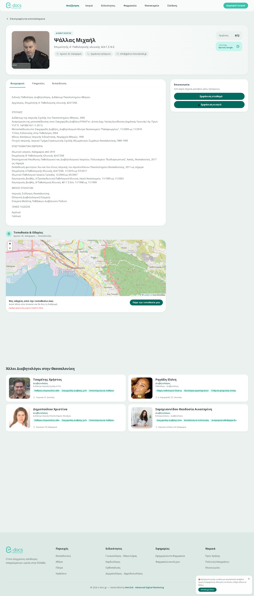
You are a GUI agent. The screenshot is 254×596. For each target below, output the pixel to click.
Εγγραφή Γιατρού (235, 5)
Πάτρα (59, 567)
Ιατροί (89, 5)
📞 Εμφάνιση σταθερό (209, 96)
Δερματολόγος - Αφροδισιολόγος (124, 573)
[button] (10, 244)
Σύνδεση (172, 5)
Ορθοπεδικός (113, 567)
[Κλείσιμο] (249, 579)
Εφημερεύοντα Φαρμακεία (170, 556)
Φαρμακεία (130, 5)
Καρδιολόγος (113, 561)
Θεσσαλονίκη (63, 556)
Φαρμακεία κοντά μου (168, 561)
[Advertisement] (94, 338)
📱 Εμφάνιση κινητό (209, 104)
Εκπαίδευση (59, 83)
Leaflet (146, 295)
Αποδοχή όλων (207, 589)
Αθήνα (59, 561)
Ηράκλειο (61, 573)
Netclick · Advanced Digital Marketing (144, 587)
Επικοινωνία (212, 567)
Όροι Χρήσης (212, 556)
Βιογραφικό (17, 83)
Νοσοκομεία (152, 5)
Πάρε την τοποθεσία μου (146, 302)
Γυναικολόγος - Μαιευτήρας (121, 556)
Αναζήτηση (72, 5)
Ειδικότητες (108, 5)
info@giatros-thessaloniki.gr (133, 53)
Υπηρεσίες (38, 83)
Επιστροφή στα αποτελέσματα (27, 18)
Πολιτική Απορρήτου (217, 561)
